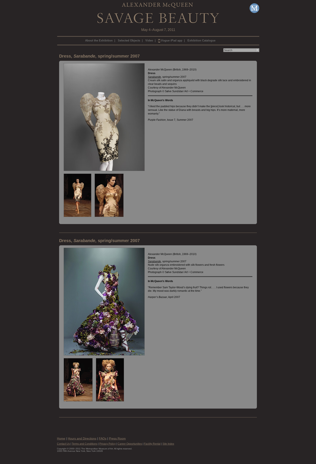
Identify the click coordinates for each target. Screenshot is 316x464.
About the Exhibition (99, 40)
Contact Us (63, 443)
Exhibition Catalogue (201, 40)
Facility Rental (152, 443)
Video (149, 40)
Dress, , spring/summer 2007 (99, 56)
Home (61, 438)
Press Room (117, 438)
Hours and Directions (82, 438)
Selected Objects (129, 40)
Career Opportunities (130, 443)
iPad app (171, 40)
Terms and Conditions (84, 443)
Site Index (168, 443)
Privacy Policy (107, 443)
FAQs (102, 438)
